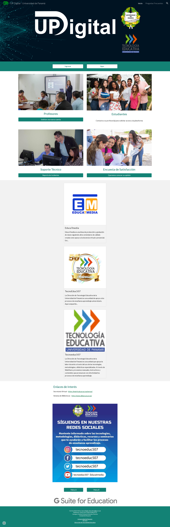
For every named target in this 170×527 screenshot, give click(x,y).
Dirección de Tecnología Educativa (85, 522)
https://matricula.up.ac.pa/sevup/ (80, 392)
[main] (50, 113)
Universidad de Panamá (85, 519)
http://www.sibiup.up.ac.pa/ (82, 396)
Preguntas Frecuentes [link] (154, 3)
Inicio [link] (140, 3)
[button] (167, 3)
